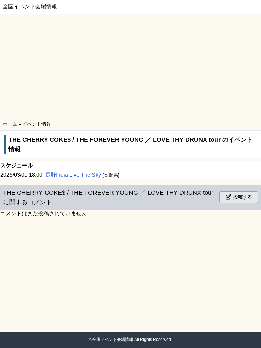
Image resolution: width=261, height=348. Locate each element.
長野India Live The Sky (73, 175)
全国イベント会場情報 (30, 7)
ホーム (10, 124)
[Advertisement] (130, 68)
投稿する (242, 197)
